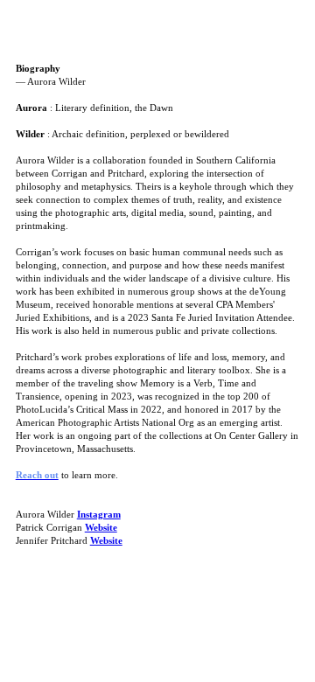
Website (101, 527)
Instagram (99, 514)
